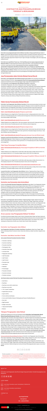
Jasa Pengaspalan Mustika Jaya (16, 357)
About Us (16, 407)
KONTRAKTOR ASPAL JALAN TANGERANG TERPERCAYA (17, 384)
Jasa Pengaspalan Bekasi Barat (26, 355)
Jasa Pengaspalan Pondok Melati (38, 357)
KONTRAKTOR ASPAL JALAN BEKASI (12, 388)
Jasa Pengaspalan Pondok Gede (27, 357)
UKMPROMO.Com (25, 405)
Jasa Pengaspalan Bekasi (23, 7)
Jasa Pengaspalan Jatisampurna (37, 356)
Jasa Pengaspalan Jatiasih (27, 356)
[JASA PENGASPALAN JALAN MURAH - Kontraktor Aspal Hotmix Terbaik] (23, 2)
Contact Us (33, 407)
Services (21, 407)
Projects (28, 407)
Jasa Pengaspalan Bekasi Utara (17, 356)
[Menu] (1, 2)
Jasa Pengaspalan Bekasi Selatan (37, 355)
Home (12, 407)
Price (24, 407)
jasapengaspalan (28, 14)
